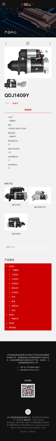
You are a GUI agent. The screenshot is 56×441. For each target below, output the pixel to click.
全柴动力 (15, 283)
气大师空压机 (24, 425)
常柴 (13, 297)
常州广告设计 (25, 422)
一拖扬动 (14, 103)
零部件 (11, 315)
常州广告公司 (38, 420)
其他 (13, 310)
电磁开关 (15, 318)
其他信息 (28, 110)
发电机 (11, 323)
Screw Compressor (37, 425)
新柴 (13, 301)
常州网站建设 (36, 422)
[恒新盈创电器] (28, 4)
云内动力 (15, 279)
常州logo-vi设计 (13, 422)
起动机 (11, 266)
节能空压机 (13, 425)
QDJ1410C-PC (40, 207)
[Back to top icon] (28, 412)
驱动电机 (12, 327)
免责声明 (20, 420)
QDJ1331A (16, 205)
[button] (46, 51)
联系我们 (32, 431)
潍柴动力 (15, 306)
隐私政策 (23, 431)
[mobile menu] (3, 4)
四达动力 (15, 288)
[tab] (28, 110)
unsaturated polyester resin (34, 428)
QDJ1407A (16, 234)
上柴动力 (15, 274)
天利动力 (15, 292)
